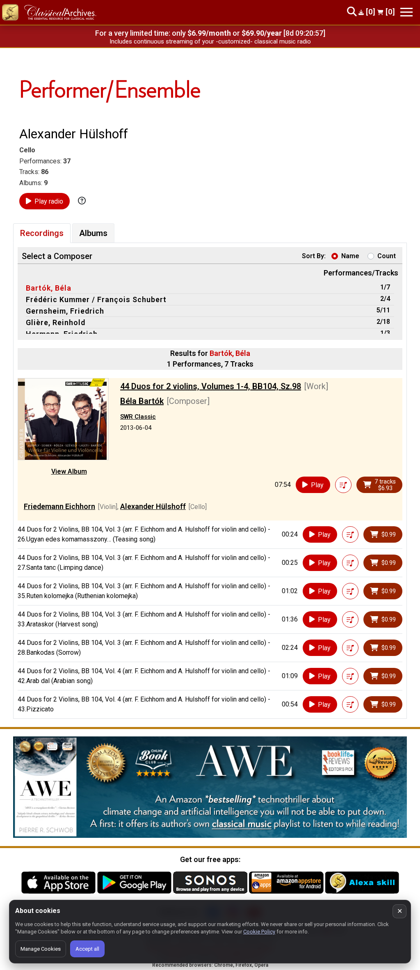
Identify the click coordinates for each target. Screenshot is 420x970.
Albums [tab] (93, 233)
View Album (69, 471)
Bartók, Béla (48, 288)
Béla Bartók (142, 401)
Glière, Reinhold (55, 322)
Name (350, 256)
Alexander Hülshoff (153, 506)
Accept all (87, 949)
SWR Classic (138, 416)
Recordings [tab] (42, 233)
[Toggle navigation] (406, 12)
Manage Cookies (41, 949)
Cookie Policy (259, 932)
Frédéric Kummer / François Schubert (96, 299)
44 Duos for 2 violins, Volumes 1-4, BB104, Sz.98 (210, 386)
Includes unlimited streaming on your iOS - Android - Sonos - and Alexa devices (210, 41)
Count (386, 256)
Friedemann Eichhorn (59, 506)
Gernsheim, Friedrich (65, 311)
